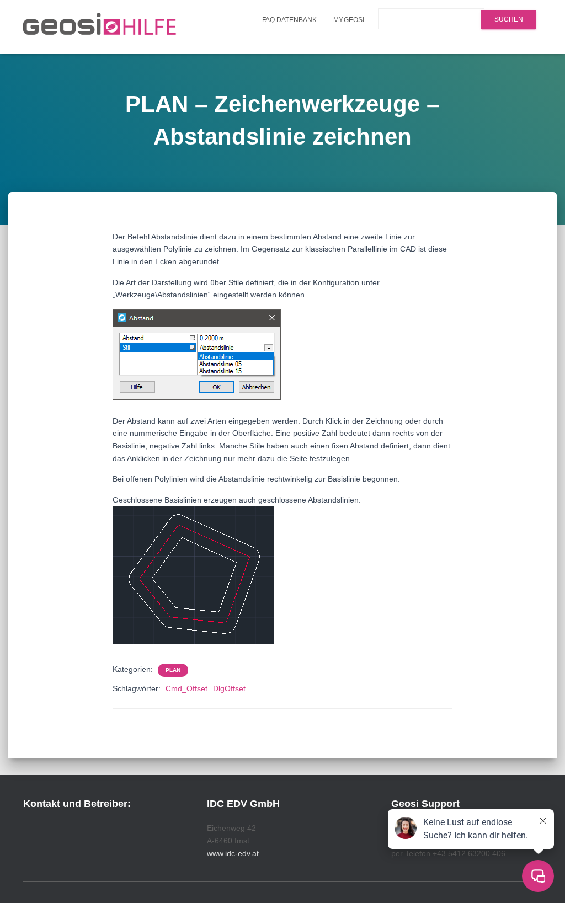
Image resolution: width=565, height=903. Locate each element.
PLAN (173, 670)
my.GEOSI (348, 20)
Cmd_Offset (186, 688)
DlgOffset (229, 688)
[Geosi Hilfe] (100, 27)
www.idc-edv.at (233, 853)
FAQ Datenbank (289, 20)
